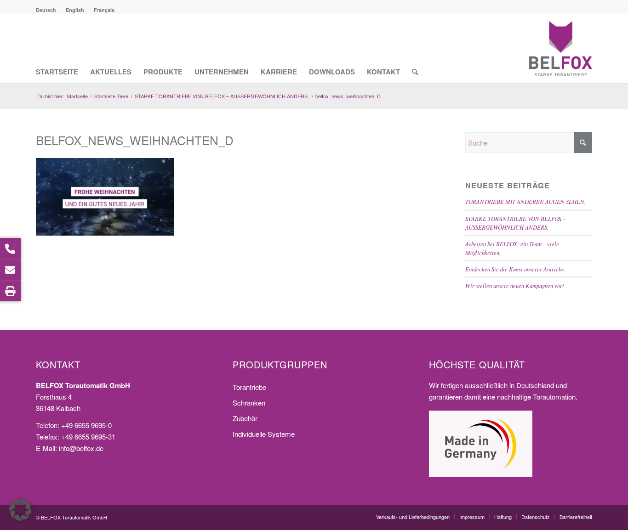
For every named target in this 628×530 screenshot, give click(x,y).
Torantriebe (249, 387)
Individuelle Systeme (264, 434)
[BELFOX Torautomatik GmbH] (560, 48)
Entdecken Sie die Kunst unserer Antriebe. (515, 269)
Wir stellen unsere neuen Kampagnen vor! (514, 285)
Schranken (249, 402)
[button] (20, 510)
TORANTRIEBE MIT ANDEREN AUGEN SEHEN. (525, 201)
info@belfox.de (81, 448)
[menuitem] (48, 10)
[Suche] (415, 48)
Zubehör (245, 418)
